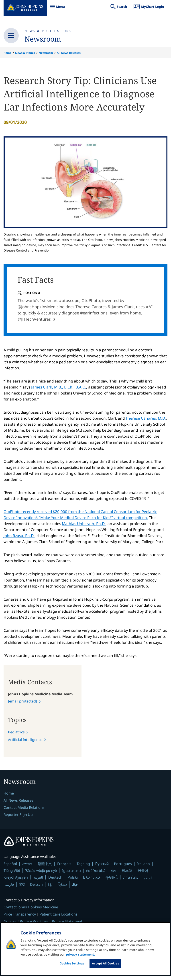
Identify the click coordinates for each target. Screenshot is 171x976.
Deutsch (55, 877)
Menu (57, 8)
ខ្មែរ (50, 884)
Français (64, 863)
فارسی (9, 884)
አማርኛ (27, 863)
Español (10, 863)
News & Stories (25, 53)
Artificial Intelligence (25, 739)
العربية (38, 877)
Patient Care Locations (58, 914)
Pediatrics (16, 732)
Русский (102, 863)
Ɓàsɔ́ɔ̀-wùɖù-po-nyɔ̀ (41, 870)
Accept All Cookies (105, 963)
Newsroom (42, 39)
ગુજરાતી (112, 877)
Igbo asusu (71, 870)
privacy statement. (80, 954)
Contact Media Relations (24, 807)
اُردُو (148, 877)
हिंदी (22, 884)
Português (123, 863)
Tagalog (83, 863)
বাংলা (113, 870)
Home (7, 53)
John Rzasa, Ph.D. (19, 535)
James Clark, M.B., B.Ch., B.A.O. (58, 387)
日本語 (127, 870)
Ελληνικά (91, 877)
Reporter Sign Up (18, 814)
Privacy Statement (67, 921)
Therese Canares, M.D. (146, 418)
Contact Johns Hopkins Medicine (31, 907)
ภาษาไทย (130, 877)
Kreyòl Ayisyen (16, 877)
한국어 (143, 870)
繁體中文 (45, 863)
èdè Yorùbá (95, 870)
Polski (73, 877)
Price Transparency (20, 914)
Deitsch (36, 884)
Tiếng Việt (12, 870)
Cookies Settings (72, 963)
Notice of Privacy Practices (26, 921)
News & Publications (48, 31)
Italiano (143, 863)
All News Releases (69, 53)
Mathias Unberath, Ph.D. (84, 523)
